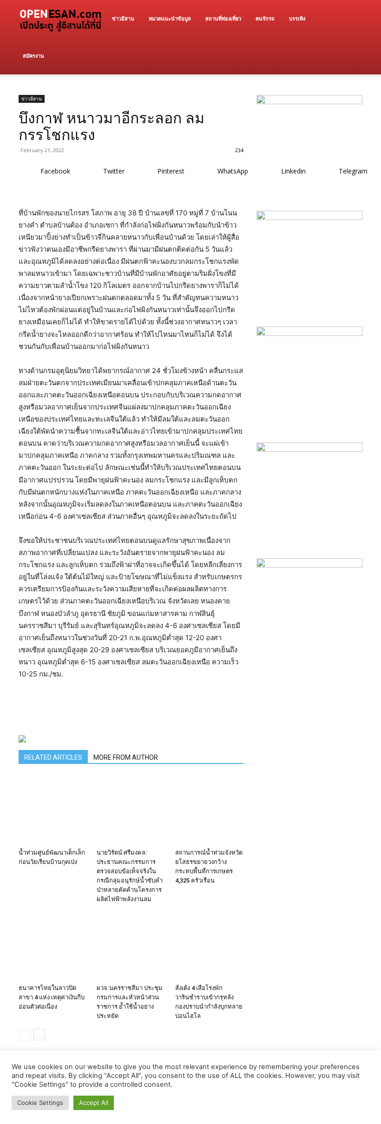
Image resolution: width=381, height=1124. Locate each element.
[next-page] (39, 1034)
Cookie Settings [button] (40, 1102)
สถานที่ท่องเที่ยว (223, 18)
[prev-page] (24, 1034)
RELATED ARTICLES (53, 757)
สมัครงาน (33, 55)
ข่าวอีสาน (123, 18)
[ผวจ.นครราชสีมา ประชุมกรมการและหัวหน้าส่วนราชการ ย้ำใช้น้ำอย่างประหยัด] (131, 946)
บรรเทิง (297, 18)
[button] (351, 18)
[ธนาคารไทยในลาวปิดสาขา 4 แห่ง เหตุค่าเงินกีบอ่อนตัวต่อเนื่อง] (53, 946)
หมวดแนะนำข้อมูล (170, 18)
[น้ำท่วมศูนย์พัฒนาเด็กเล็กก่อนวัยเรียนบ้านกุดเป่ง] (53, 810)
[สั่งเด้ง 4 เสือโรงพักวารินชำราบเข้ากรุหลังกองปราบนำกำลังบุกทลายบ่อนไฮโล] (209, 946)
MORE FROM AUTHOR (125, 757)
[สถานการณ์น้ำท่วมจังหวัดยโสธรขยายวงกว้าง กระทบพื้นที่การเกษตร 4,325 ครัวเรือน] (209, 810)
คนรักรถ (265, 18)
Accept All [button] (93, 1102)
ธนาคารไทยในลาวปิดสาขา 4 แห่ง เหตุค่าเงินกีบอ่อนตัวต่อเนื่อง (52, 997)
